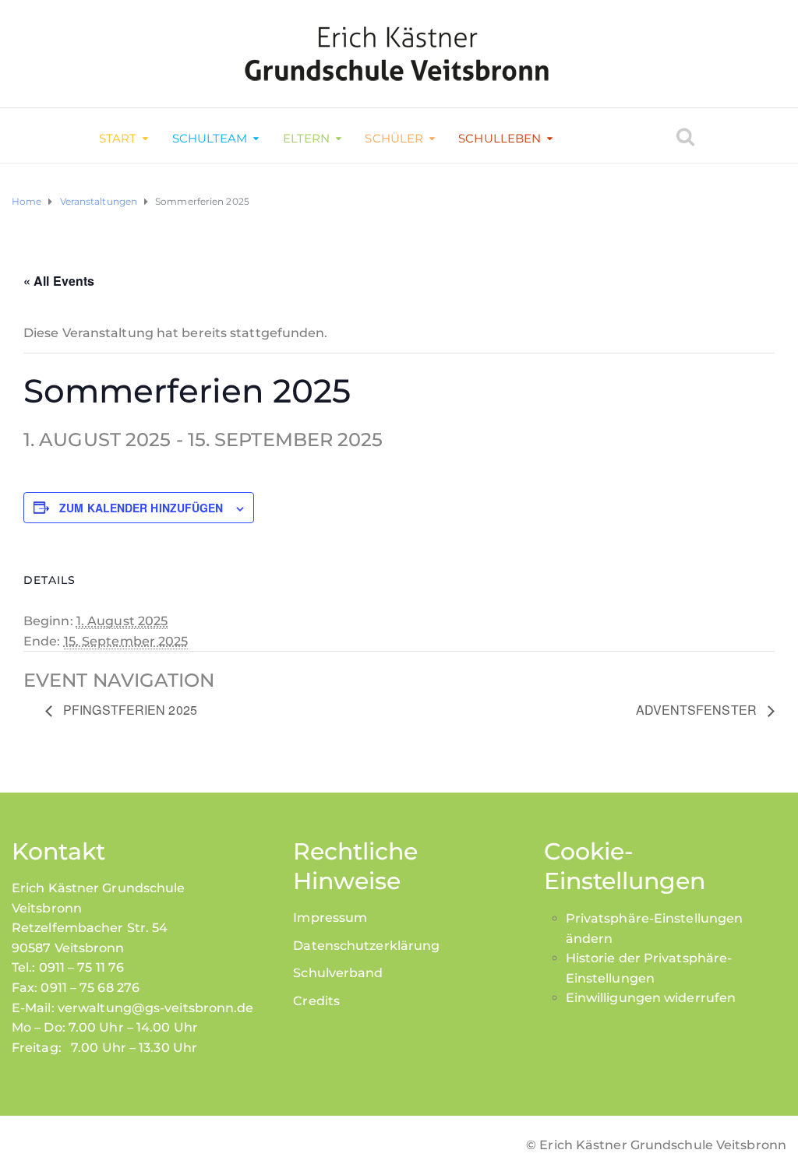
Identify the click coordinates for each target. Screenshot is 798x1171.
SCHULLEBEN (499, 138)
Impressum (330, 917)
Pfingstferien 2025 (128, 710)
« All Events (58, 281)
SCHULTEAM (210, 138)
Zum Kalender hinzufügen (141, 507)
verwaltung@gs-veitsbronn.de (156, 1007)
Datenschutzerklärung (366, 945)
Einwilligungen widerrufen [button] (651, 997)
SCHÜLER (394, 138)
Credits (316, 1000)
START (118, 138)
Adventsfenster (698, 710)
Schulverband (338, 972)
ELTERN (306, 138)
